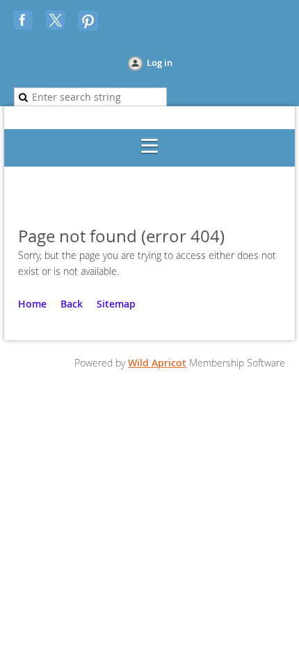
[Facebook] (25, 21)
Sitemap (116, 303)
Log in (159, 62)
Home (32, 303)
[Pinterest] (89, 21)
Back (71, 303)
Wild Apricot (157, 362)
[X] (57, 21)
